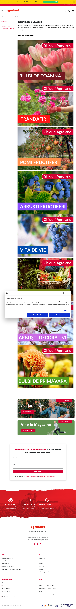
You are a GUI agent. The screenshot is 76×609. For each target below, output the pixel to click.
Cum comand (6, 585)
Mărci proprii (42, 558)
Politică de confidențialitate (47, 585)
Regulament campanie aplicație (11, 569)
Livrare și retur (6, 591)
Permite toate (59, 314)
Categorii (4, 21)
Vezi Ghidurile (27, 411)
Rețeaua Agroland (7, 558)
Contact (41, 569)
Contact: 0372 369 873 (69, 4)
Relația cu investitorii (8, 561)
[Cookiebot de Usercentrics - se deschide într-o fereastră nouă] (63, 293)
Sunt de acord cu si (35, 476)
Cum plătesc (6, 588)
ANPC (40, 591)
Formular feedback (7, 594)
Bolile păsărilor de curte (8, 28)
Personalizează (37, 314)
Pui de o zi (42, 566)
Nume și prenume (17, 457)
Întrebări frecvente (7, 583)
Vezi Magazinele (28, 430)
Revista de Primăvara (8, 566)
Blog (40, 561)
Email (14, 464)
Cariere (41, 563)
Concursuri (5, 563)
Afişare (65, 310)
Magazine (5, 4)
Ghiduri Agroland (6, 26)
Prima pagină (4, 16)
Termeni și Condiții (44, 583)
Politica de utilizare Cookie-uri (47, 588)
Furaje (3, 23)
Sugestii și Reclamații (8, 596)
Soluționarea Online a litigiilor (47, 594)
